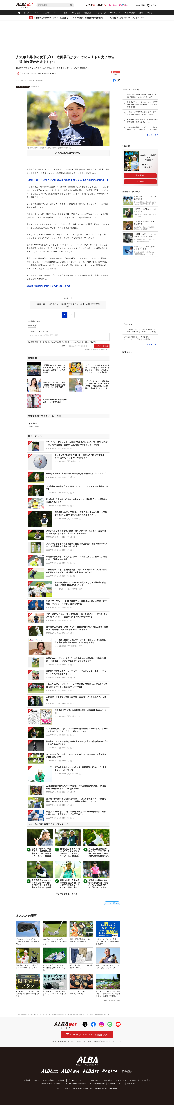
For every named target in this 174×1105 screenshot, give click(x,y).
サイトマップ (132, 1084)
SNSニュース (115, 13)
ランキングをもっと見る (67, 894)
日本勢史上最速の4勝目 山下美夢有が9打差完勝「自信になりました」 (142, 121)
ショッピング (101, 13)
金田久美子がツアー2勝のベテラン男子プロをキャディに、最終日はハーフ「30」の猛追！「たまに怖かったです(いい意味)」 (70, 855)
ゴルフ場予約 (130, 13)
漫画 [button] (65, 13)
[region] (68, 86)
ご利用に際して (95, 1080)
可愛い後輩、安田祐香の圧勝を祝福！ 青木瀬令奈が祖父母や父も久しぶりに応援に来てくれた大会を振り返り (70, 885)
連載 (141, 13)
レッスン (46, 13)
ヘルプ (121, 1084)
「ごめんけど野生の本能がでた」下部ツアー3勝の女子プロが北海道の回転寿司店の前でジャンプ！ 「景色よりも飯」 (98, 855)
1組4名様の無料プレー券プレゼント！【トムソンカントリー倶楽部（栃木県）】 (139, 338)
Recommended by (109, 1000)
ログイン (153, 5)
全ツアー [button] (27, 13)
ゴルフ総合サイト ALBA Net (26, 1014)
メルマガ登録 (140, 5)
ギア (36, 13)
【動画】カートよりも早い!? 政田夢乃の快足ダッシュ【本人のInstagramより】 (68, 179)
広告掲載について (31, 1080)
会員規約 (107, 1080)
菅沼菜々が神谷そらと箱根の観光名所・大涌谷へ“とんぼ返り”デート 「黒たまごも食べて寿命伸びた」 (98, 885)
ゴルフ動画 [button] (75, 13)
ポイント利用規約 (96, 1084)
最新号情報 (140, 175)
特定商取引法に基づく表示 (140, 1080)
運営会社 (61, 1080)
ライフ (56, 13)
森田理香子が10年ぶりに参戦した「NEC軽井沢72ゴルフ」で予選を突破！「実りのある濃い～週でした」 (41, 885)
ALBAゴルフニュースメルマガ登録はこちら (89, 1035)
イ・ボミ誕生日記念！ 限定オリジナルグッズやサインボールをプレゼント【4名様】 (140, 330)
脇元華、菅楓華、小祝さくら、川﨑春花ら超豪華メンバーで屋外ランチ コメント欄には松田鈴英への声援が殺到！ (41, 855)
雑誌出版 (87, 13)
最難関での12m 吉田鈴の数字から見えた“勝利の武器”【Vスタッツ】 (76, 473)
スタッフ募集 (48, 1080)
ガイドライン (121, 1080)
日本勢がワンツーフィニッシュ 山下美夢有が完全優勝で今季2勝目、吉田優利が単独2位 (142, 104)
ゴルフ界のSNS (23, 87)
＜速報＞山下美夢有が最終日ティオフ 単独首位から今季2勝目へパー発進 (142, 113)
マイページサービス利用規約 (75, 1084)
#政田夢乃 (35, 87)
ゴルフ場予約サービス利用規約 (49, 1084)
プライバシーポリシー (76, 1080)
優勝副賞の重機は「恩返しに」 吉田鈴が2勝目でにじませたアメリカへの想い (142, 128)
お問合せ (111, 1084)
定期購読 (140, 181)
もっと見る (151, 135)
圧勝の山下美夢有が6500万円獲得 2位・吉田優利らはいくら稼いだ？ (141, 96)
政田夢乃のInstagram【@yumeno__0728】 (50, 285)
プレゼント (151, 13)
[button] (68, 446)
